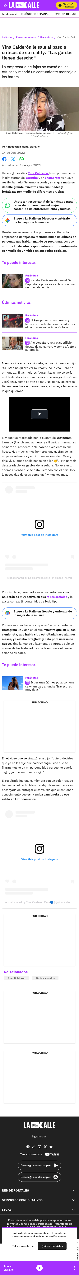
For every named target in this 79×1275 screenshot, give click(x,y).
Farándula (46, 37)
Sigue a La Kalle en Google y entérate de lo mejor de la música (43, 613)
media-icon (39, 1268)
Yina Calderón (38, 173)
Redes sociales (45, 978)
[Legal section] (73, 1209)
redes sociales (56, 597)
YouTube (32, 178)
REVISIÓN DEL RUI (64, 14)
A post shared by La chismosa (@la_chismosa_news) (39, 577)
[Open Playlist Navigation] (74, 1268)
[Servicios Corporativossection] (73, 1200)
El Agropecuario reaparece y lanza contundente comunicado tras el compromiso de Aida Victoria (50, 323)
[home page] (39, 1125)
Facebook (4, 161)
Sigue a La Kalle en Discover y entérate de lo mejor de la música (42, 220)
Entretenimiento (26, 37)
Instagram (53, 178)
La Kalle (7, 37)
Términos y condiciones (21, 1223)
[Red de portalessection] (73, 1190)
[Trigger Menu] (5, 5)
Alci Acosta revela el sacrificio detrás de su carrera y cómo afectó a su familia (50, 346)
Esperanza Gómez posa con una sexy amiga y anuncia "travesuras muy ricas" (49, 685)
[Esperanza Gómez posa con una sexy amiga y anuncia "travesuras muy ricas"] (12, 683)
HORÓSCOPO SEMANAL (34, 14)
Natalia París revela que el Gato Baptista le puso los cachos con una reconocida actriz (50, 283)
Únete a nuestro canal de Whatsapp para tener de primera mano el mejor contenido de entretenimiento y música (43, 205)
